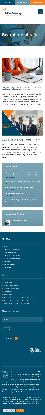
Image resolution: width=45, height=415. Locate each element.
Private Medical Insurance (12, 259)
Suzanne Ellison (9, 89)
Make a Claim (37, 2)
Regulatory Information (11, 289)
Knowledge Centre (9, 265)
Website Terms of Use (11, 286)
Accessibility (8, 295)
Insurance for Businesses (12, 249)
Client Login (7, 2)
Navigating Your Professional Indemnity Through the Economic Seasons (21, 88)
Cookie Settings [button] (9, 410)
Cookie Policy (8, 283)
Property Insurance (10, 252)
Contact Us (7, 268)
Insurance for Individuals (12, 255)
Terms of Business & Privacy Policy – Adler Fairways (20, 298)
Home (6, 246)
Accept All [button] (20, 410)
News (30, 89)
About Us (7, 262)
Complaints (7, 292)
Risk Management (22, 2)
